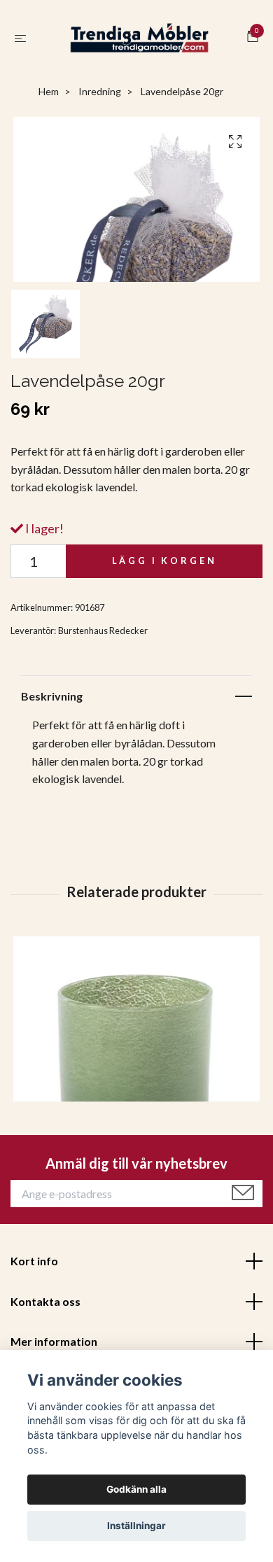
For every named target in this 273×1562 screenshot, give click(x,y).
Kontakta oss (45, 1312)
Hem (48, 102)
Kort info (34, 1272)
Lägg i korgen (164, 571)
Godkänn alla (136, 1489)
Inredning (99, 102)
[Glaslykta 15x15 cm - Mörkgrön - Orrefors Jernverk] (136, 1070)
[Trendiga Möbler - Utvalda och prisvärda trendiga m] (139, 43)
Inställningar (136, 1525)
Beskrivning (52, 706)
